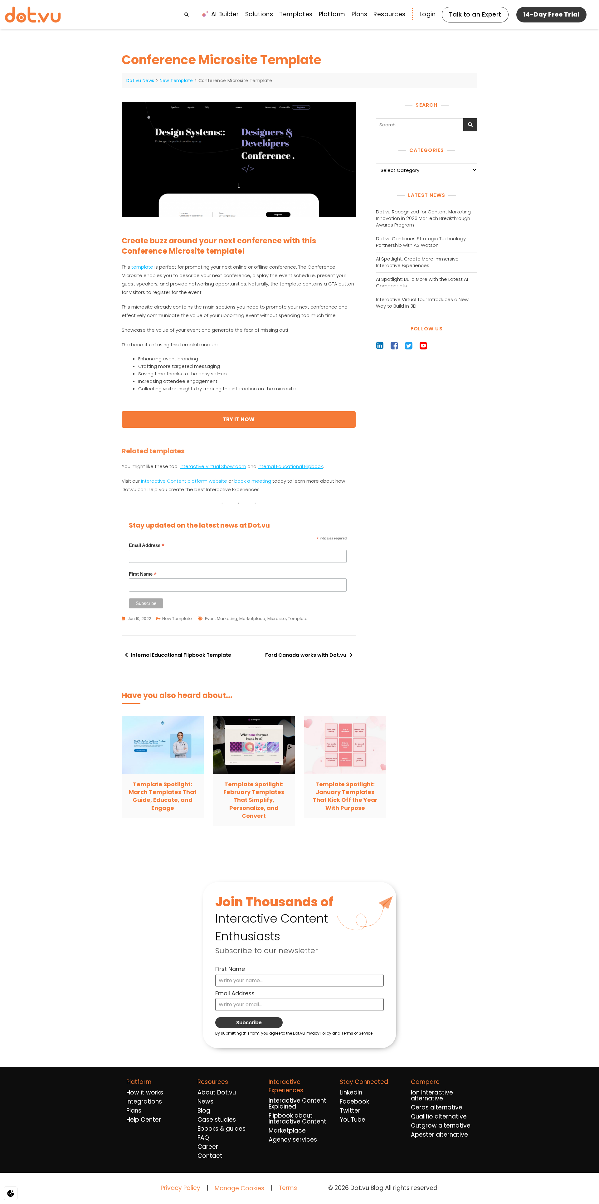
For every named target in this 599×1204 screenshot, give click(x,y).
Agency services (293, 1140)
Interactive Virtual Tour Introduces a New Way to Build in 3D (422, 302)
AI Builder (225, 14)
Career (207, 1147)
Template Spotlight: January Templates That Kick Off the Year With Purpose (345, 796)
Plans (360, 14)
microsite (276, 618)
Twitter (350, 1111)
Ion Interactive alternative (432, 1095)
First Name (143, 574)
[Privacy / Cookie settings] (10, 1193)
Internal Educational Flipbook (290, 466)
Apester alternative (439, 1135)
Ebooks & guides (221, 1129)
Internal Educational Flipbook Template (181, 655)
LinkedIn (351, 1092)
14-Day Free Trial (551, 14)
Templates (296, 14)
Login (428, 14)
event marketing (221, 618)
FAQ (203, 1138)
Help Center (143, 1120)
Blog (203, 1111)
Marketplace (287, 1130)
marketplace (252, 618)
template (142, 267)
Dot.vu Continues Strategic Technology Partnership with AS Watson (421, 241)
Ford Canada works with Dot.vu (305, 655)
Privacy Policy (180, 1188)
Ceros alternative (436, 1107)
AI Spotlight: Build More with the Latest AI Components (422, 282)
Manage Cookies (239, 1188)
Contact (209, 1156)
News (205, 1101)
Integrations (144, 1101)
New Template (177, 618)
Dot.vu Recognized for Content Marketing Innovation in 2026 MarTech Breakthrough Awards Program (423, 218)
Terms (288, 1188)
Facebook (354, 1101)
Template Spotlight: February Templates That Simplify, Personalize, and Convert (253, 800)
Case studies (216, 1120)
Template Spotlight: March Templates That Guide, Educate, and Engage (163, 796)
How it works (144, 1092)
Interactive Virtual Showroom (213, 466)
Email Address (146, 545)
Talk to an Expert (475, 14)
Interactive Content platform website (184, 481)
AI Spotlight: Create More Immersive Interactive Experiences (417, 262)
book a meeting (252, 481)
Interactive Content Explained (297, 1103)
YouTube (352, 1120)
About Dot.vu (216, 1092)
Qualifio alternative (439, 1116)
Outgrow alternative (440, 1125)
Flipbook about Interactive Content (297, 1118)
